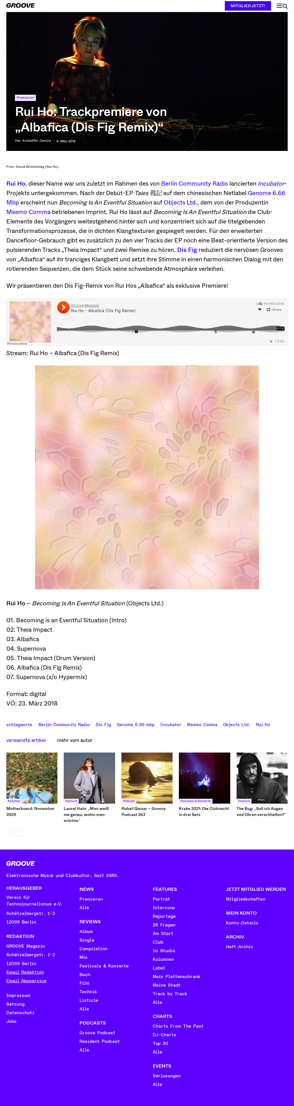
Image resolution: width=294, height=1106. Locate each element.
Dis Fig (187, 250)
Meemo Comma (28, 212)
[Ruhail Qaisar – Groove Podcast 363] (147, 778)
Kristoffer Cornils (36, 141)
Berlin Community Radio (194, 183)
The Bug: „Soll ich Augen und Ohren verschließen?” (261, 811)
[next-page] (19, 832)
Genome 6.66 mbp (135, 724)
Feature (71, 801)
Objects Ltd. (180, 202)
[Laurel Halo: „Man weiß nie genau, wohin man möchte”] (89, 778)
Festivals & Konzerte (196, 801)
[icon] (282, 6)
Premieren (25, 98)
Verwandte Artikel (26, 740)
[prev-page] (9, 832)
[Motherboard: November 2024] (31, 778)
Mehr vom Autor (74, 740)
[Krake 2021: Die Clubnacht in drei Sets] (204, 778)
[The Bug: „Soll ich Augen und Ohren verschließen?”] (262, 778)
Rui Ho (15, 183)
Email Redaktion (25, 972)
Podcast (129, 801)
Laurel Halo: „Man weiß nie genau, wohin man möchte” (86, 814)
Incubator (271, 183)
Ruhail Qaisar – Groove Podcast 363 (143, 811)
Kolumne (14, 801)
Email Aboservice (26, 981)
